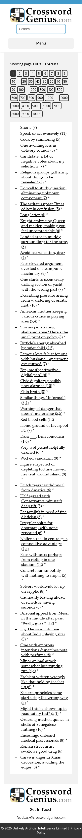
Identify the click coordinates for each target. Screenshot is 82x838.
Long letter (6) (32, 214)
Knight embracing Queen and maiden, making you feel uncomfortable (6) (42, 225)
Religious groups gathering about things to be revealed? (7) (44, 177)
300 (42, 89)
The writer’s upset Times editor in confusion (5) (42, 206)
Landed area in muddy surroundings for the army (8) (44, 241)
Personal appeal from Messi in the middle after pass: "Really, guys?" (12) (44, 618)
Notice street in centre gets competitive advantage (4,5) (43, 543)
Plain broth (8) (32, 391)
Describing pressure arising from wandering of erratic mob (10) (44, 300)
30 (31, 81)
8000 (15, 114)
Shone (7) (28, 127)
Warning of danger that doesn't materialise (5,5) (41, 411)
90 (13, 89)
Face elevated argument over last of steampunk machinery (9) (41, 268)
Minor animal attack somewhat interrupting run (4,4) (41, 665)
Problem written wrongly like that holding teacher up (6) (42, 681)
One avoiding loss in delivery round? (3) (38, 148)
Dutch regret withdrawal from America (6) (42, 488)
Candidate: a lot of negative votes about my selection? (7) (42, 161)
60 (51, 81)
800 (31, 98)
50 (44, 81)
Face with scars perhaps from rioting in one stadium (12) (41, 559)
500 (59, 89)
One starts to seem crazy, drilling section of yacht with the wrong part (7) (42, 284)
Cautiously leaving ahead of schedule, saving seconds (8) (42, 602)
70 (58, 81)
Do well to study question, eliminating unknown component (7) (43, 193)
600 (14, 98)
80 (65, 81)
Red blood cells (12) (37, 419)
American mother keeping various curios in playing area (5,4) (43, 316)
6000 (46, 106)
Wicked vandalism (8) (39, 458)
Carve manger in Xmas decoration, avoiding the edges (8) (42, 762)
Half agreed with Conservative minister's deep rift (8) (41, 501)
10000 (36, 114)
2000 (64, 98)
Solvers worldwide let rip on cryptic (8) (42, 589)
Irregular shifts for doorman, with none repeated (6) (39, 527)
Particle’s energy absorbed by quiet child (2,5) (43, 345)
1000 (49, 98)
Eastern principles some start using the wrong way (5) (44, 697)
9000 (25, 114)
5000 (35, 106)
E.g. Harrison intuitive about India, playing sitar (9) (42, 634)
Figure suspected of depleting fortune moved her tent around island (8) (43, 469)
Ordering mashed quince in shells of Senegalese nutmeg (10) (44, 724)
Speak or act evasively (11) (43, 133)
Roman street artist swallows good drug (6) (41, 749)
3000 (15, 106)
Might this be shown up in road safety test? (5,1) (43, 711)
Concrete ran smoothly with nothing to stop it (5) (43, 573)
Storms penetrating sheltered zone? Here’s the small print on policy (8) (44, 332)
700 (22, 98)
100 (21, 89)
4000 (25, 106)
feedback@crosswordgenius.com (41, 817)
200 (33, 89)
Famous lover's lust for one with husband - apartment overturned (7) (44, 358)
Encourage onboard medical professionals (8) (42, 738)
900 (40, 98)
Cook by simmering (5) (40, 139)
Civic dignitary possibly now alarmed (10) (40, 383)
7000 (56, 106)
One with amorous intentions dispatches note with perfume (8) (43, 650)
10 (13, 81)
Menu (41, 43)
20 (24, 81)
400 (51, 89)
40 (38, 81)
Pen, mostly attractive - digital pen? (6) (40, 372)
